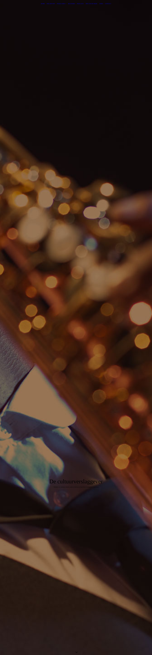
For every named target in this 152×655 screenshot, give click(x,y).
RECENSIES (71, 3)
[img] (76, 327)
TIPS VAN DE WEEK (91, 3)
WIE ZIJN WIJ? (51, 3)
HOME (43, 3)
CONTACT (108, 3)
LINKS (101, 3)
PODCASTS (80, 3)
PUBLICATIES (61, 3)
